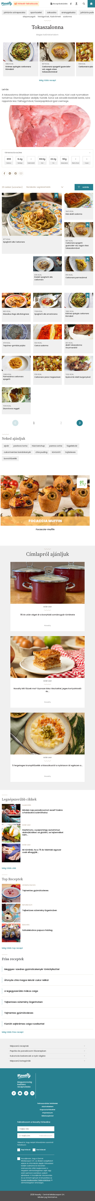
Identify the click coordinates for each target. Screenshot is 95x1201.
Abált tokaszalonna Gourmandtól (74, 346)
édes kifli (25, 925)
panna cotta (55, 445)
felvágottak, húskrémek (49, 16)
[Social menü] (71, 3)
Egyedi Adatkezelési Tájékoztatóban (35, 1180)
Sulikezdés (26, 805)
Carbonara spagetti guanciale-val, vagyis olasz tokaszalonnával (56, 69)
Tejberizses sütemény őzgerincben (39, 910)
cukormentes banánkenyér (17, 452)
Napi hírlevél (25, 1150)
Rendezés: (31, 187)
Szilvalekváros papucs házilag (37, 930)
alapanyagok (29, 16)
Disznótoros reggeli (11, 408)
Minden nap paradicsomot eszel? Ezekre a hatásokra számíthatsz (42, 811)
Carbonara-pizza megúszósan (47, 377)
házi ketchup (38, 445)
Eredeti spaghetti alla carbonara (43, 278)
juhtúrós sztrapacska (14, 12)
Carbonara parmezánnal (76, 277)
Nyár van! (47, 607)
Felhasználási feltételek (47, 1103)
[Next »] (80, 424)
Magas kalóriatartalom (47, 34)
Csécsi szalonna (41, 345)
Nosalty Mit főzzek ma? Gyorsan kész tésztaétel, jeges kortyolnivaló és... (47, 690)
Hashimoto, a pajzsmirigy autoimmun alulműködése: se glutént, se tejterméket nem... (42, 832)
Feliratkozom (45, 1135)
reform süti (27, 905)
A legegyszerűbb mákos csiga (21, 991)
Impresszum (47, 1113)
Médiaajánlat (48, 1116)
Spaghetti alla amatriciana (45, 314)
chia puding (41, 452)
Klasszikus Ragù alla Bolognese (16, 314)
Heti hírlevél (41, 1150)
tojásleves (70, 452)
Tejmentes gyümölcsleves (35, 890)
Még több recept (47, 80)
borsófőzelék (10, 458)
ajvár (6, 445)
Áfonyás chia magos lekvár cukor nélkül (26, 980)
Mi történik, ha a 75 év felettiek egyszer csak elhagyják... (41, 851)
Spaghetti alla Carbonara (14, 242)
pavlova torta (20, 445)
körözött (56, 452)
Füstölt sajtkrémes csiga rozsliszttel (24, 1023)
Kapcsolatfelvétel (47, 1109)
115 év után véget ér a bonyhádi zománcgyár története (47, 614)
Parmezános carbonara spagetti (13, 377)
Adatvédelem (47, 1106)
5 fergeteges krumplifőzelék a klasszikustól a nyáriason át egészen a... (47, 765)
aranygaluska (68, 12)
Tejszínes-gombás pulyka (14, 345)
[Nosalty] (6, 4)
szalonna (67, 16)
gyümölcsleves (29, 885)
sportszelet (36, 12)
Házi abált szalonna (74, 214)
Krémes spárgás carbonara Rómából (18, 67)
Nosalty (47, 625)
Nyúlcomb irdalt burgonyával (78, 377)
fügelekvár (72, 445)
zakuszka (51, 12)
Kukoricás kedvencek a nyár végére (27, 1056)
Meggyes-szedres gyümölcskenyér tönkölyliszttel (31, 969)
